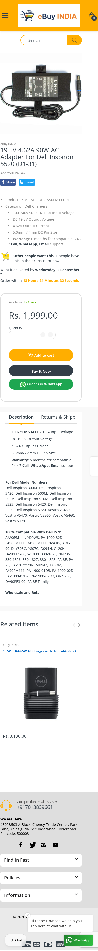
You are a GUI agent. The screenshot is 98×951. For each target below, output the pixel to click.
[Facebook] (20, 845)
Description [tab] (21, 417)
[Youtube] (55, 845)
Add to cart (44, 355)
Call (14, 244)
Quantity (15, 328)
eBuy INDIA (8, 144)
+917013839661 (35, 807)
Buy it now (41, 371)
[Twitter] (32, 845)
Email (44, 244)
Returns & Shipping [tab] (61, 417)
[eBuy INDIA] (49, 15)
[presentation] (74, 625)
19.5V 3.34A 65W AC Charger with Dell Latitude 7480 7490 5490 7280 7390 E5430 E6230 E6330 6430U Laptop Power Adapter (41, 651)
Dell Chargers (36, 206)
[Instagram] (43, 845)
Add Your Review (12, 173)
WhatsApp (28, 244)
